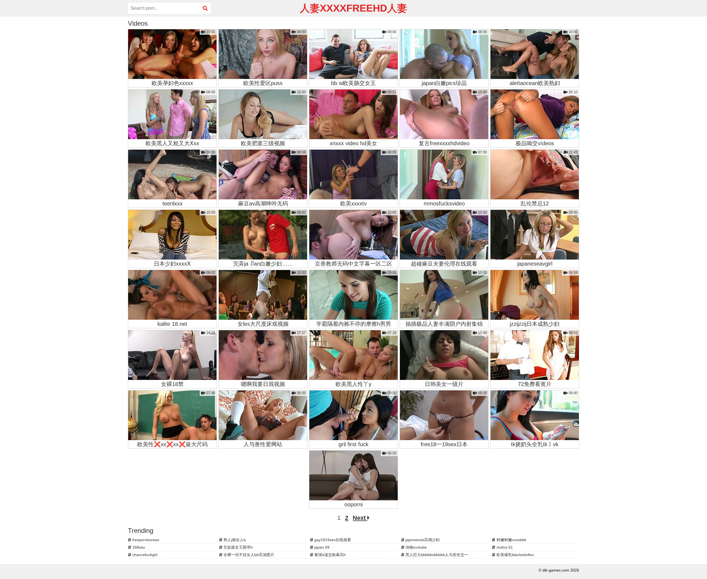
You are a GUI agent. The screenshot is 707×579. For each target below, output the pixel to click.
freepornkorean (145, 540)
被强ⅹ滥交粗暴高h (329, 554)
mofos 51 (504, 547)
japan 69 (321, 547)
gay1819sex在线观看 (332, 540)
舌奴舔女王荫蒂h (237, 547)
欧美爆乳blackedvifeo (514, 554)
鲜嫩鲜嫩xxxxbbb (510, 540)
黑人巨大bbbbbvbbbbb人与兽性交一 (436, 554)
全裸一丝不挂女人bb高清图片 (248, 554)
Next (360, 517)
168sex (138, 547)
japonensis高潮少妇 (422, 540)
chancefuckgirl (144, 554)
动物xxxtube (415, 547)
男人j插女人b (234, 540)
